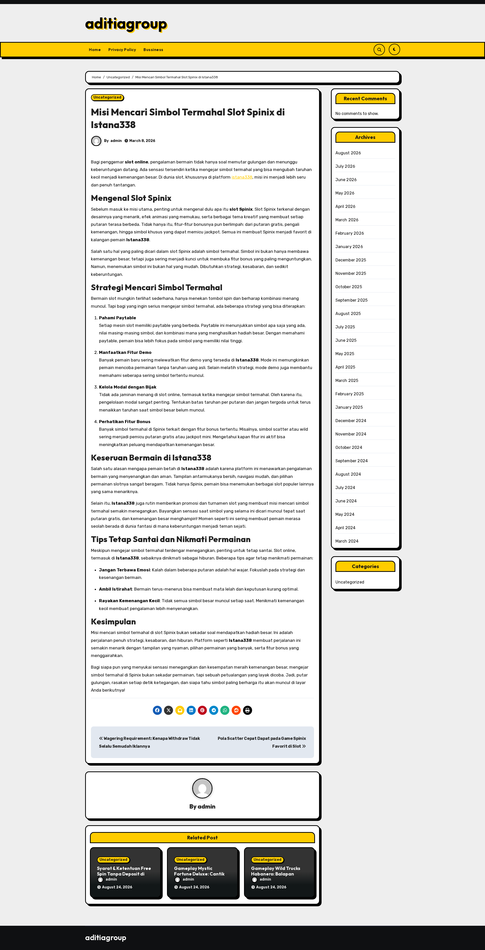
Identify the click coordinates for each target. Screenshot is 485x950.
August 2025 (348, 313)
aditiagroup (126, 23)
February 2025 (349, 394)
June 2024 (346, 501)
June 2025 (346, 340)
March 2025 (346, 380)
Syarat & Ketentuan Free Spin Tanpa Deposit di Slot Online (124, 873)
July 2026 (345, 166)
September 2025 (351, 300)
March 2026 (347, 219)
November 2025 (350, 273)
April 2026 (345, 206)
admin (116, 141)
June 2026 (346, 179)
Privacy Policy (122, 49)
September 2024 (351, 460)
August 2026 (348, 153)
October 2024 (348, 447)
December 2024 (351, 420)
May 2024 (345, 514)
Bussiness (153, 49)
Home (95, 49)
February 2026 (349, 233)
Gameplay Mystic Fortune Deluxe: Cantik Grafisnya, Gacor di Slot (200, 873)
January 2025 (349, 407)
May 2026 (345, 193)
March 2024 (347, 541)
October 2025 (348, 286)
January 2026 (349, 246)
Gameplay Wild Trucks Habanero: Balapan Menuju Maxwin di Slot (275, 873)
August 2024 (348, 474)
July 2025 (345, 327)
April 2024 (345, 527)
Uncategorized (107, 97)
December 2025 (350, 260)
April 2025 (345, 367)
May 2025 (344, 353)
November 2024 (351, 434)
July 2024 (345, 487)
